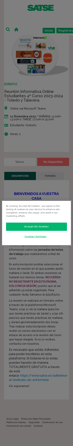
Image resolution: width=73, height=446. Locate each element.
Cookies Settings (35, 236)
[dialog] (36, 223)
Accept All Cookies (36, 226)
